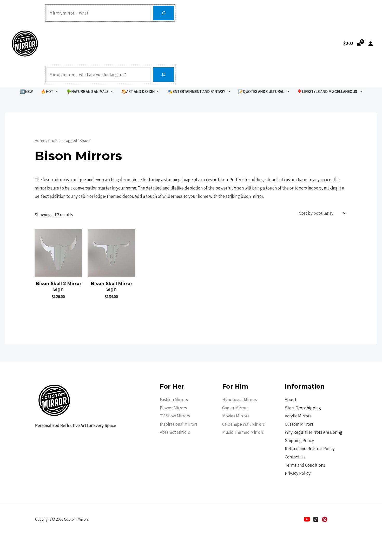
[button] (55, 91)
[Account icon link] (370, 43)
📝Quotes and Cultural (261, 91)
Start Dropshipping (303, 408)
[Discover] (163, 13)
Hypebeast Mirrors (239, 399)
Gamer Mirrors (235, 408)
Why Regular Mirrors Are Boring (313, 432)
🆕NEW (26, 91)
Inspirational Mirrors (178, 424)
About (291, 399)
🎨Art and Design (138, 91)
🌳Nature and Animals (87, 91)
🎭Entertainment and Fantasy (196, 91)
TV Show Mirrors (175, 416)
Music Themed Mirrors (243, 432)
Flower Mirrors (173, 408)
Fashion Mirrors (174, 399)
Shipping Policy (299, 440)
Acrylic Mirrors (298, 416)
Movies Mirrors (235, 416)
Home (40, 140)
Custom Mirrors (299, 424)
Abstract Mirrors (175, 432)
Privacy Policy (298, 473)
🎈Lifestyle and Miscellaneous (327, 91)
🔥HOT (47, 91)
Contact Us (295, 457)
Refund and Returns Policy (310, 448)
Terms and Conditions (305, 465)
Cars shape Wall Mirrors (243, 424)
